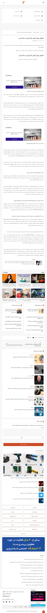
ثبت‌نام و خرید (14, 87)
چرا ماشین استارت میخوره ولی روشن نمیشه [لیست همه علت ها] (21, 388)
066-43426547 (7, 594)
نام (43, 437)
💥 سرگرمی (32, 355)
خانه (41, 32)
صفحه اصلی (31, 607)
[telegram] (3, 602)
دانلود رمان (34, 520)
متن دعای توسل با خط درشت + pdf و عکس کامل (13, 317)
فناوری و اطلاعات (36, 32)
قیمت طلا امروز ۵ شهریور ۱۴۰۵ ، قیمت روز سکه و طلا (34, 330)
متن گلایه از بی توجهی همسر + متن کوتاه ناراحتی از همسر (35, 322)
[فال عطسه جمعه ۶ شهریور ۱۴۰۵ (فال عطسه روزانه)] (41, 311)
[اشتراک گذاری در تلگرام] (28, 337)
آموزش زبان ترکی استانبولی (34, 525)
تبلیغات (25, 607)
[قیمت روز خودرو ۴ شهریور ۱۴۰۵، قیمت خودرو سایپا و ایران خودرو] (19, 311)
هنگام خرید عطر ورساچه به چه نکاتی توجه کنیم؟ (24, 409)
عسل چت (12, 512)
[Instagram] (6, 602)
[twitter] (9, 602)
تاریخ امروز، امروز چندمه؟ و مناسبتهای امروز (13, 321)
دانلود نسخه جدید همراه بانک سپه (37, 570)
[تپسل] (6, 75)
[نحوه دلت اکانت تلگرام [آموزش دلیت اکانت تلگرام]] (41, 495)
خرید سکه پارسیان (12, 529)
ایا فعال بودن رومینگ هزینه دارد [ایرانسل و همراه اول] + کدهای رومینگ (25, 487)
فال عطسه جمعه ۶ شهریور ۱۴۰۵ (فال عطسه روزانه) (32, 310)
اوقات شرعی (12, 507)
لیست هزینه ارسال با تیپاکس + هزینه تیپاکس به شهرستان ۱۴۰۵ (32, 565)
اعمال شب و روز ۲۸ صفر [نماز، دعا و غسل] (13, 328)
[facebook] (12, 602)
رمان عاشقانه (34, 529)
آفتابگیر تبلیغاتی (12, 516)
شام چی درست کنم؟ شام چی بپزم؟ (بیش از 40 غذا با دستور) (32, 576)
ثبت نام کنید (38, 605)
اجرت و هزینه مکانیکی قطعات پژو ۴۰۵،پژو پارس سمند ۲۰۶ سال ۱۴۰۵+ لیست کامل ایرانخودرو (26, 562)
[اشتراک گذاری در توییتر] (30, 337)
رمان (12, 520)
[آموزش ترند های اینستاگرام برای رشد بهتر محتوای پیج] (41, 483)
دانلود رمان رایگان (34, 516)
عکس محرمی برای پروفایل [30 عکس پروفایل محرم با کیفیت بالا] (31, 573)
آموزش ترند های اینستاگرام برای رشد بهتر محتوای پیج (28, 481)
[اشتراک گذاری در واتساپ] (33, 337)
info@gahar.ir (7, 596)
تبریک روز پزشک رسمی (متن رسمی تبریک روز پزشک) (33, 559)
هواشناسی (34, 507)
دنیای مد (32, 407)
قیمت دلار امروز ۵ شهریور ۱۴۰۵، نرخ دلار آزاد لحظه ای (35, 326)
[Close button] (45, 590)
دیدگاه (42, 427)
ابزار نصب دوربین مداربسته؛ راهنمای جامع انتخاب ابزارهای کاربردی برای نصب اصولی (27, 478)
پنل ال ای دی (34, 512)
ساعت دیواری (23, 533)
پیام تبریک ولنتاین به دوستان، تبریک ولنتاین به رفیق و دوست (32, 582)
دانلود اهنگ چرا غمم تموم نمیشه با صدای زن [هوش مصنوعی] (32, 568)
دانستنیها (32, 386)
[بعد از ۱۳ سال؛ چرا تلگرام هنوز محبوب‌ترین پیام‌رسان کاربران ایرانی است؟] (41, 500)
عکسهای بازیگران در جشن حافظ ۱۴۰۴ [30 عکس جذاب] (33, 579)
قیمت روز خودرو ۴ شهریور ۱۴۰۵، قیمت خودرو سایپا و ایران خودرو (10, 311)
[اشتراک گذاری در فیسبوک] (36, 337)
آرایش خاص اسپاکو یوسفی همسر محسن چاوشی (34, 585)
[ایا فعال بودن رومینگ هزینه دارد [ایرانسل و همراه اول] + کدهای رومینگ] (41, 489)
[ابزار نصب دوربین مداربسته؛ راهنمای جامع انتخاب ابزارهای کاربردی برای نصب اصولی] (23, 464)
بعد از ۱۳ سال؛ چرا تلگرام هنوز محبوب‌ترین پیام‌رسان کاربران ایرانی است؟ (25, 499)
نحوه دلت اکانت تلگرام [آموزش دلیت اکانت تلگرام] (29, 493)
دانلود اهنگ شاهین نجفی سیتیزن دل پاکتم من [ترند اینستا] (12, 324)
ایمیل (22, 437)
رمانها (13, 525)
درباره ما (15, 607)
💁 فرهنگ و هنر (31, 376)
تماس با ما (20, 607)
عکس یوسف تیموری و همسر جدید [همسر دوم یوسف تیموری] (34, 317)
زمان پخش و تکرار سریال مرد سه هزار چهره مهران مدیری (22, 378)
